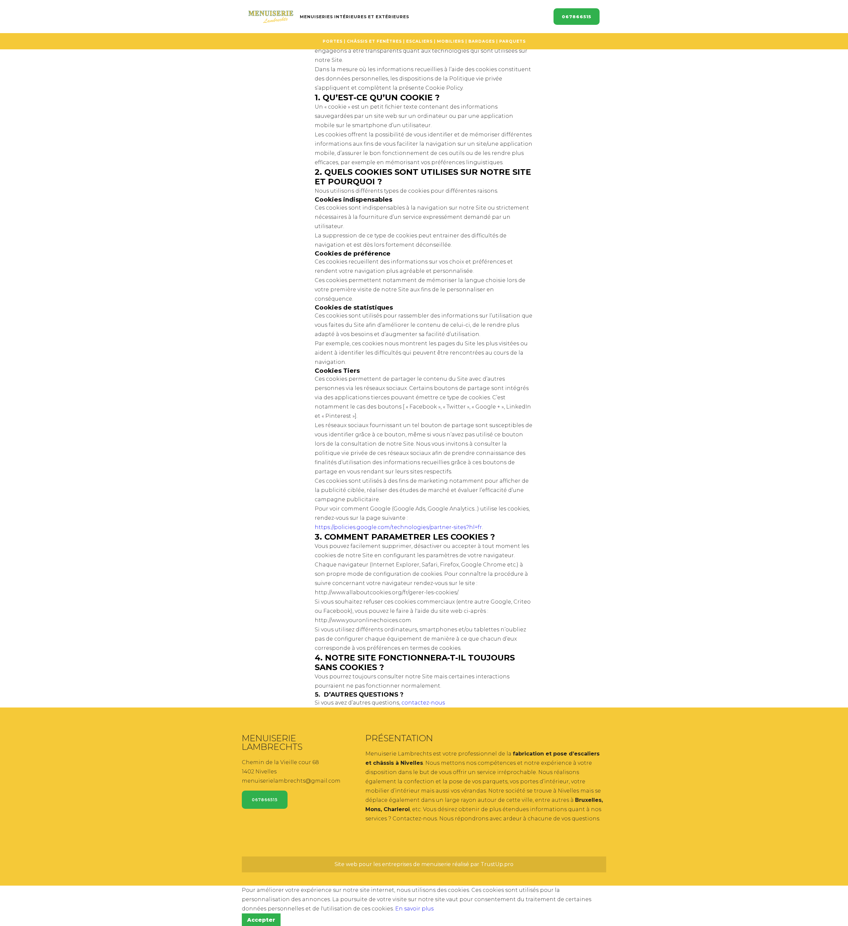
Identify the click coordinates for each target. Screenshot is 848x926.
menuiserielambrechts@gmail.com (291, 781)
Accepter (261, 920)
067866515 (576, 16)
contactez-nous (423, 703)
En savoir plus (414, 908)
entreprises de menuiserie (416, 864)
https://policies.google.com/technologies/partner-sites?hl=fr (398, 527)
